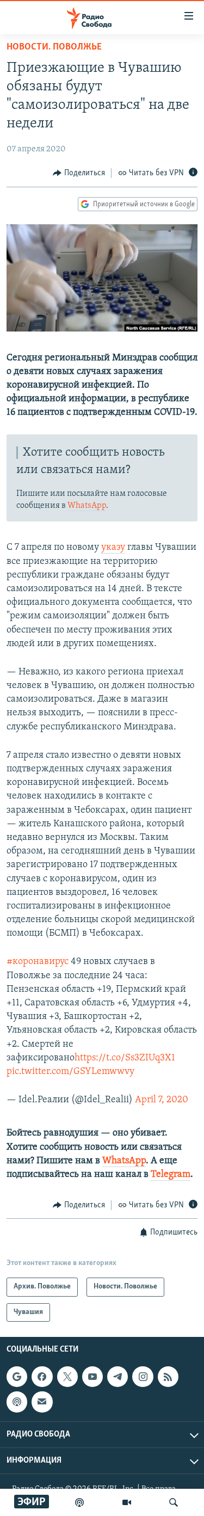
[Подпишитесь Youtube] (92, 1376)
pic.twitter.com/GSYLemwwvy (70, 1072)
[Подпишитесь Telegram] (117, 1376)
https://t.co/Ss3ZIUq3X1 (125, 1058)
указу (113, 548)
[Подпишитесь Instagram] (142, 1376)
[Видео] (126, 1502)
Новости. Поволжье (54, 47)
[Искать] (173, 1502)
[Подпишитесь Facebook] (42, 1376)
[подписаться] (42, 1401)
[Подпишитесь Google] (17, 1376)
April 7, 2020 (161, 1100)
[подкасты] (79, 1502)
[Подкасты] (17, 1401)
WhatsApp (86, 505)
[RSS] (168, 1376)
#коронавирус (38, 962)
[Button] (79, 173)
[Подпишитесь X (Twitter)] (67, 1376)
